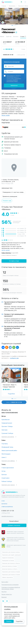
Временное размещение (10, 196)
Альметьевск (5, 478)
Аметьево (4, 430)
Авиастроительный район (9, 450)
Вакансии (4, 597)
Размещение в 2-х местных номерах (14, 192)
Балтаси (4, 474)
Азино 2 (4, 457)
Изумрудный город (7, 447)
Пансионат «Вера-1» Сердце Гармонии (9, 386)
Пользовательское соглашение (10, 584)
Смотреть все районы (8, 461)
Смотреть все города (8, 485)
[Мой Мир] (17, 347)
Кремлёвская (5, 419)
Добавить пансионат (14, 525)
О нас (3, 500)
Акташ (3, 471)
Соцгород (5, 443)
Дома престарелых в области (9, 569)
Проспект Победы (7, 426)
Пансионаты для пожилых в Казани (11, 571)
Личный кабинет (14, 521)
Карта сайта (5, 582)
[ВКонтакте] (3, 347)
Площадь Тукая (9, 183)
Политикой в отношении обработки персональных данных (14, 80)
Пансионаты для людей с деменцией (11, 555)
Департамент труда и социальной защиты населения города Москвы (15, 532)
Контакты (15, 36)
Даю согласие (10, 75)
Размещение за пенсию (8, 560)
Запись (14, 402)
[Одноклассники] (6, 347)
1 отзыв (23, 49)
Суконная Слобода (7, 433)
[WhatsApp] (13, 347)
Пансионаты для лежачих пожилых (11, 552)
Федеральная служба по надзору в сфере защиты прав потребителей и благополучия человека (16, 539)
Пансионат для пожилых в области (11, 563)
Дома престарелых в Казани (9, 566)
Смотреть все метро (8, 437)
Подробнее (11, 393)
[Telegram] (10, 347)
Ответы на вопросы (7, 506)
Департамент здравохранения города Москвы (16, 545)
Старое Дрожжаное (8, 467)
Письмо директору (7, 594)
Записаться (14, 85)
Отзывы (23, 36)
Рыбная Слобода (7, 481)
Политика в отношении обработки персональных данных (11, 588)
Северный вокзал (7, 423)
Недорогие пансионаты (8, 557)
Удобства (8, 36)
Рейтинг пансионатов (7, 577)
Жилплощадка (6, 454)
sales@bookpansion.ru (7, 516)
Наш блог (4, 591)
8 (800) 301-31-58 (8, 54)
